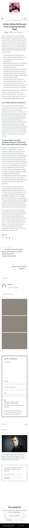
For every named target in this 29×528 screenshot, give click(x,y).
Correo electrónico (10, 387)
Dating (6, 32)
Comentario (7, 362)
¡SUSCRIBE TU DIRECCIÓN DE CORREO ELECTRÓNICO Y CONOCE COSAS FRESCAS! (13, 469)
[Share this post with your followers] (6, 237)
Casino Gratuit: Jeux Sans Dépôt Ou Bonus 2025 (14, 339)
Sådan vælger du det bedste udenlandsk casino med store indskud (14, 322)
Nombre (6, 381)
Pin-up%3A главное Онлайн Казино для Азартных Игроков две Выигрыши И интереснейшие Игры (14, 252)
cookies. (12, 525)
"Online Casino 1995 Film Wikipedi (14, 267)
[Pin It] (9, 237)
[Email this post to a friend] (12, 237)
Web (5, 393)
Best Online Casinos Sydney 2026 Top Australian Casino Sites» (14, 305)
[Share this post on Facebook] (3, 237)
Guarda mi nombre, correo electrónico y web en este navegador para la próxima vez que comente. (14, 405)
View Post (14, 312)
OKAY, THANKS (21, 525)
